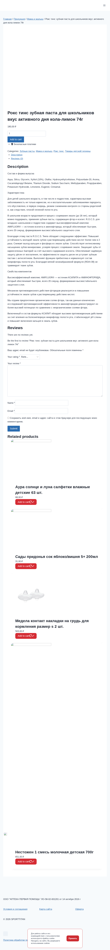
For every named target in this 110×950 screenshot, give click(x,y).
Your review (14, 363)
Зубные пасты (27, 151)
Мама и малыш (44, 151)
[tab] (57, 155)
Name (11, 403)
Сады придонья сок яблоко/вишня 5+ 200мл (56, 557)
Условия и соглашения (15, 909)
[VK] (5, 933)
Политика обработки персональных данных (26, 940)
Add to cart (16, 139)
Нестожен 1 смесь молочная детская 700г (54, 852)
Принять (73, 938)
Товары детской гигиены (78, 151)
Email (11, 411)
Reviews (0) (17, 158)
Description (16, 155)
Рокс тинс (59, 151)
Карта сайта (45, 909)
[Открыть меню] (104, 5)
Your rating (14, 357)
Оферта (79, 909)
